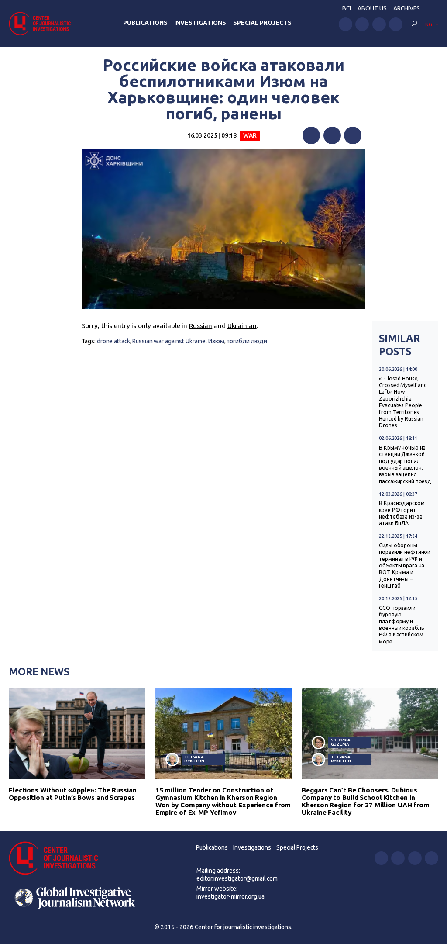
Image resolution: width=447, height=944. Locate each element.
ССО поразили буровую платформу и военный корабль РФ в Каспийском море (401, 624)
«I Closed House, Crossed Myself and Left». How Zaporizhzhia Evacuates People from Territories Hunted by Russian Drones (403, 402)
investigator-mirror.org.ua (230, 896)
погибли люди (247, 341)
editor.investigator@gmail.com (237, 878)
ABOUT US (372, 8)
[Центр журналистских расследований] (42, 23)
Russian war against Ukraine (169, 341)
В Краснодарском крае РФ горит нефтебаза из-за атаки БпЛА (401, 513)
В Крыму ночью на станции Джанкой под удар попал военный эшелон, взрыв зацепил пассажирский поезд (405, 464)
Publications (145, 22)
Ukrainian (242, 325)
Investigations (200, 22)
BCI (346, 8)
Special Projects (262, 22)
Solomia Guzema (341, 742)
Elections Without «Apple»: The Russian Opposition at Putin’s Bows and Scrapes (73, 793)
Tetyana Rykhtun (194, 759)
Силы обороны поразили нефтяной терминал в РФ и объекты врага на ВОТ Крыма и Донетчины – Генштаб (404, 565)
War (250, 135)
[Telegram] (352, 135)
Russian (200, 325)
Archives (406, 8)
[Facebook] (311, 135)
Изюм (216, 341)
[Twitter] (332, 135)
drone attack (113, 341)
